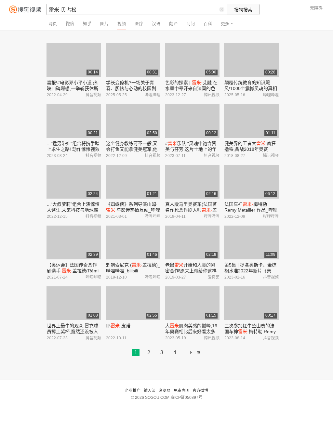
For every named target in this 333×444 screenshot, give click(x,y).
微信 (70, 23)
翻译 (173, 23)
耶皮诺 (118, 325)
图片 (104, 23)
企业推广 (132, 390)
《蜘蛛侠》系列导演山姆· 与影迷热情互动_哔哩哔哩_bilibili (133, 210)
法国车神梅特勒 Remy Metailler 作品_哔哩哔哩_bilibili (250, 210)
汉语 (156, 23)
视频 (121, 23)
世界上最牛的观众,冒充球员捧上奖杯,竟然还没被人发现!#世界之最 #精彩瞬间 (73, 331)
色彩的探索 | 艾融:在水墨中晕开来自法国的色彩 (191, 88)
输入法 (149, 390)
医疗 (139, 23)
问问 (190, 23)
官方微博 (200, 390)
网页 (52, 23)
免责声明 (181, 390)
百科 (208, 23)
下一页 (194, 352)
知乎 (87, 23)
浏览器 (164, 390)
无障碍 (316, 8)
